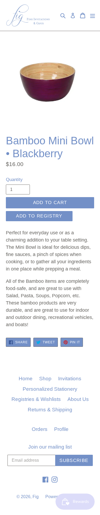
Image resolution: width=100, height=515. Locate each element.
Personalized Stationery (50, 389)
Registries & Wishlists (36, 399)
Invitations (69, 378)
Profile (61, 429)
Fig (36, 496)
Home (26, 378)
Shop (45, 378)
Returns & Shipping (50, 409)
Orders (39, 429)
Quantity (14, 179)
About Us (78, 399)
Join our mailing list (50, 447)
